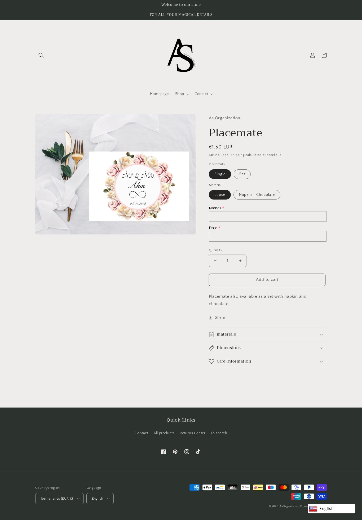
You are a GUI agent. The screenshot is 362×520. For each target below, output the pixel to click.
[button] (41, 55)
